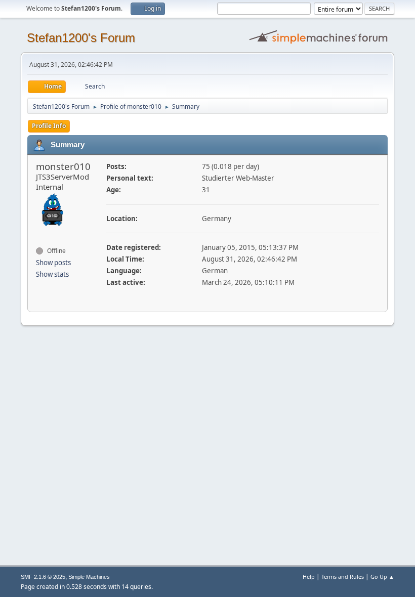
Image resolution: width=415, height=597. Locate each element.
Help (309, 576)
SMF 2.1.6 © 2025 (43, 577)
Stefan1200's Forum (81, 38)
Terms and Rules (342, 576)
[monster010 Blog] (40, 232)
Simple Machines (89, 577)
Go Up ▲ (382, 576)
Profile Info (49, 125)
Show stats (52, 274)
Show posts (53, 262)
